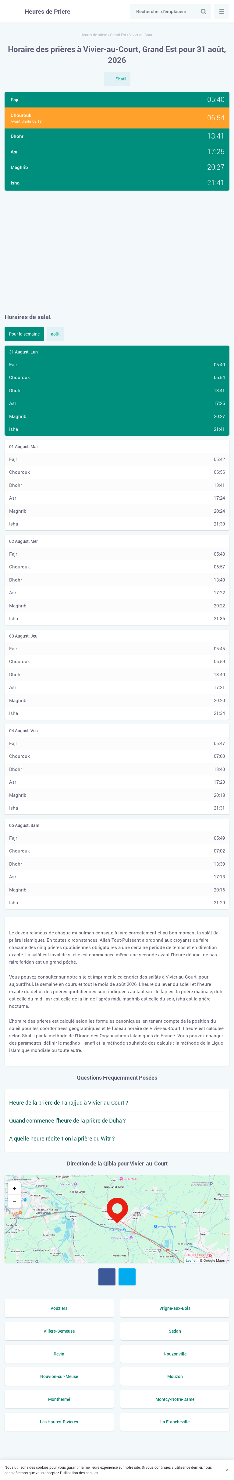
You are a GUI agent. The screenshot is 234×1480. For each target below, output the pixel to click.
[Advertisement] (117, 251)
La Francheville (175, 1422)
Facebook (106, 1276)
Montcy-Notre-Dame (174, 1399)
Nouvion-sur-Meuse (59, 1376)
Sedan (175, 1331)
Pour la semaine (24, 334)
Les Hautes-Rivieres (59, 1422)
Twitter (127, 1276)
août (55, 334)
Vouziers (59, 1308)
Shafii (120, 78)
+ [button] (14, 1188)
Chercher (203, 11)
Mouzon (175, 1376)
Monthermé (59, 1399)
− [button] (14, 1201)
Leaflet (191, 1260)
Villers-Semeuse (59, 1331)
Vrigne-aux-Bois (174, 1308)
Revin (59, 1354)
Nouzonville (175, 1354)
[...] (221, 11)
